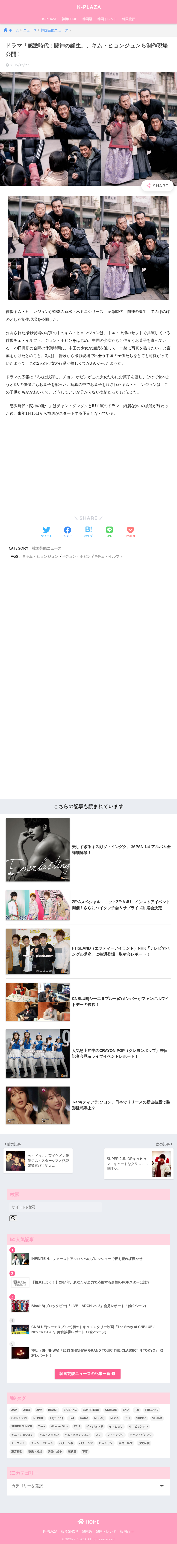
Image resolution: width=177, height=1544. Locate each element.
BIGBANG (70, 1409)
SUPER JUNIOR (21, 1426)
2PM (39, 1409)
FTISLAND (152, 1409)
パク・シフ (86, 1443)
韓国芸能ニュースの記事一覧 (85, 1373)
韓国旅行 (128, 19)
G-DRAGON (19, 1418)
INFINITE (38, 1418)
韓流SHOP (69, 19)
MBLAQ (99, 1418)
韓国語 (87, 19)
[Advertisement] (88, 623)
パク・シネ (66, 1443)
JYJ (71, 1418)
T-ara (41, 1426)
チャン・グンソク (141, 1434)
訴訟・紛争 (55, 1451)
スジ (98, 1434)
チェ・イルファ (110, 556)
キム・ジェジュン (22, 1434)
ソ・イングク (115, 1434)
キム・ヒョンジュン (42, 556)
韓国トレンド (107, 19)
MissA (114, 1418)
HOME (92, 1522)
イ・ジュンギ (94, 1426)
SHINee (141, 1418)
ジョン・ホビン (78, 556)
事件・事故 (126, 1443)
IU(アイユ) (56, 1418)
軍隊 (85, 1451)
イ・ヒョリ (116, 1426)
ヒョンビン (106, 1443)
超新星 (72, 1451)
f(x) (137, 1409)
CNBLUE (111, 1409)
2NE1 (26, 1409)
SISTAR (157, 1418)
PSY (127, 1418)
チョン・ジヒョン (42, 1443)
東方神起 (16, 1451)
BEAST (53, 1409)
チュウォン (18, 1443)
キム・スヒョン (49, 1434)
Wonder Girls (59, 1426)
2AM (14, 1409)
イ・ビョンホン (138, 1426)
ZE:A (77, 1426)
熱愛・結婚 (35, 1451)
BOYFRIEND (91, 1409)
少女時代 (144, 1443)
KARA (84, 1418)
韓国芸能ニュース (47, 548)
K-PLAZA (89, 7)
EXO (126, 1409)
